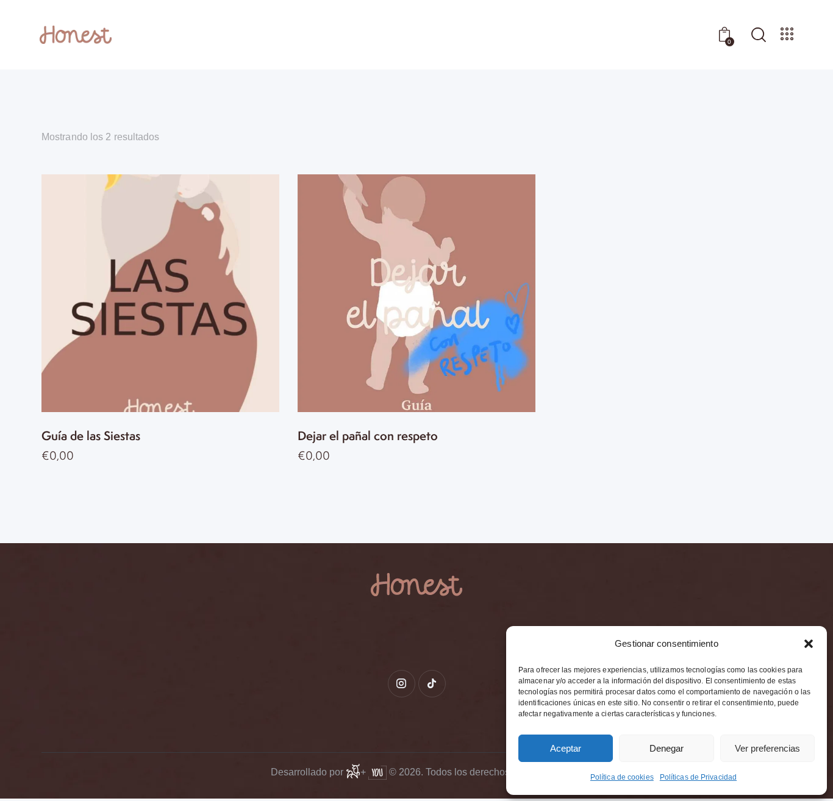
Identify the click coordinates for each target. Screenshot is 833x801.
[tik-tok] (432, 683)
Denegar (666, 748)
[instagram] (401, 683)
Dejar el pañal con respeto (368, 436)
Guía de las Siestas (90, 436)
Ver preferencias (767, 748)
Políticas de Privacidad (698, 777)
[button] (809, 644)
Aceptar (565, 748)
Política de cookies (622, 777)
